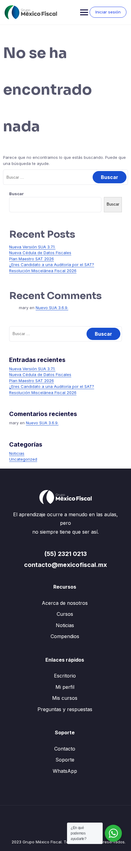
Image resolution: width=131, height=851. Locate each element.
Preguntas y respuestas (64, 709)
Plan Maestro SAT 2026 (31, 258)
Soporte (64, 760)
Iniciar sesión (108, 11)
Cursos (65, 614)
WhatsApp (65, 771)
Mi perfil (64, 687)
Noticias (16, 453)
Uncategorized (23, 459)
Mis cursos (64, 698)
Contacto (64, 749)
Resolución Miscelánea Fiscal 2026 (42, 270)
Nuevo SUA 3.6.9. (52, 307)
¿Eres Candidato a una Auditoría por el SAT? (51, 264)
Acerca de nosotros (65, 603)
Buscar (16, 193)
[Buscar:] (65, 177)
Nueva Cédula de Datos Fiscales (40, 252)
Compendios (65, 636)
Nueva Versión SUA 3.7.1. (32, 246)
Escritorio (65, 676)
